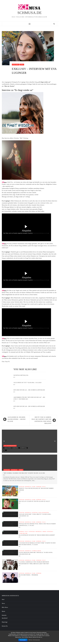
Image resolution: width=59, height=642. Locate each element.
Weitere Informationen (34, 639)
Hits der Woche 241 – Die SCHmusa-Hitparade (29, 390)
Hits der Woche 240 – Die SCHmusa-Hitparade (29, 406)
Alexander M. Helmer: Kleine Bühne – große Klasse (17, 419)
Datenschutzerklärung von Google (41, 233)
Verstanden (23, 640)
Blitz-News (16, 64)
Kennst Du (5, 626)
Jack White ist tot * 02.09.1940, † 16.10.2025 (27, 382)
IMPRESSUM (5, 595)
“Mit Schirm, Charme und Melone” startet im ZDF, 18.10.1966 (24, 473)
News (22, 64)
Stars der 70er (23, 533)
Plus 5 (44, 486)
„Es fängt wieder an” (44, 82)
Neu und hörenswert (10, 445)
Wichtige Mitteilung (21, 375)
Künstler (6, 469)
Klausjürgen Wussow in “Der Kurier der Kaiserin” (37, 535)
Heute (3, 611)
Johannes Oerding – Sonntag (15, 448)
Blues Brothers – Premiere (28, 575)
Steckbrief (4, 618)
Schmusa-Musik (36, 550)
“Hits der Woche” (9, 86)
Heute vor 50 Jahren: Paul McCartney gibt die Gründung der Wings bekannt (41, 420)
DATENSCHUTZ (14, 595)
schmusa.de (29, 13)
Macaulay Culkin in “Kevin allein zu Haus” (34, 501)
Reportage (14, 469)
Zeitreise (38, 486)
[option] (29, 441)
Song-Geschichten (43, 512)
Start (3, 599)
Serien (21, 469)
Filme (33, 486)
